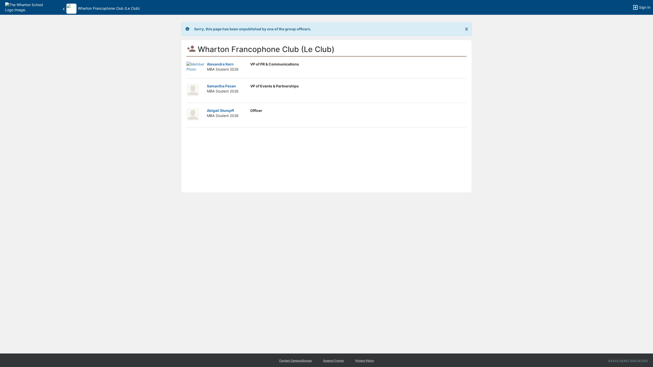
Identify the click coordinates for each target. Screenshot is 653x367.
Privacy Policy (364, 360)
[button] (26, 7)
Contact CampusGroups (295, 360)
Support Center (333, 360)
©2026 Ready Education (628, 360)
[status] (252, 29)
